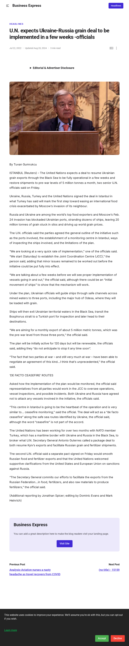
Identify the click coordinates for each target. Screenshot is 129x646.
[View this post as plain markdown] (111, 48)
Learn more (10, 630)
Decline (118, 638)
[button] (7, 5)
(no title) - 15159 (109, 569)
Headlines (116, 5)
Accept (102, 638)
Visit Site (65, 543)
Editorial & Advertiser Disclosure (53, 68)
